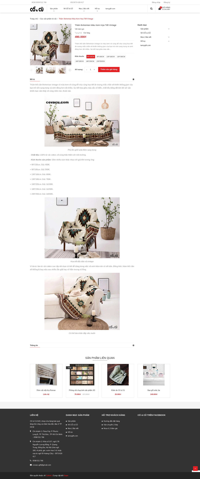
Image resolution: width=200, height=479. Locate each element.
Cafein (49, 475)
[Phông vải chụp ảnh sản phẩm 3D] (82, 375)
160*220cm (80, 61)
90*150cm (90, 57)
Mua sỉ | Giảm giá (110, 428)
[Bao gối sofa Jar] (154, 375)
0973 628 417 (78, 2)
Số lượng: (79, 69)
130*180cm (121, 57)
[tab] (82, 79)
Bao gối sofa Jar (154, 390)
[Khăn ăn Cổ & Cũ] (118, 375)
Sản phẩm (144, 29)
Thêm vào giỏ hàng (108, 69)
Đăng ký (167, 2)
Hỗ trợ (143, 41)
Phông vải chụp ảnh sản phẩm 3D (82, 390)
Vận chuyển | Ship (111, 425)
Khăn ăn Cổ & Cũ (118, 390)
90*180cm (100, 57)
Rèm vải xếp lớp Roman (46, 390)
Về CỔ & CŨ (146, 33)
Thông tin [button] (34, 345)
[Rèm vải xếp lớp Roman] (46, 375)
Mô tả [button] (32, 79)
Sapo (66, 475)
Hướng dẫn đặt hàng (112, 421)
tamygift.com (146, 45)
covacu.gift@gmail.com (42, 465)
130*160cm (111, 57)
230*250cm (101, 61)
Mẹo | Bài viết (146, 37)
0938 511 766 (41, 2)
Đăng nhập (156, 2)
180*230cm (90, 61)
